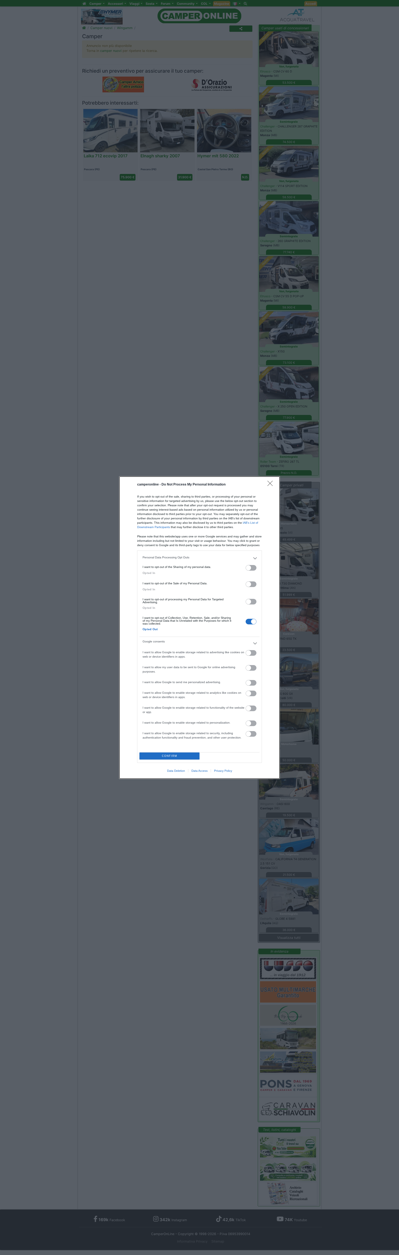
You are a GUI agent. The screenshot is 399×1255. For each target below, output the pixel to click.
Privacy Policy (223, 770)
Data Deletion (176, 770)
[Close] (271, 485)
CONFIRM (169, 755)
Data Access (199, 770)
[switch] (251, 568)
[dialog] (199, 628)
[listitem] (199, 558)
